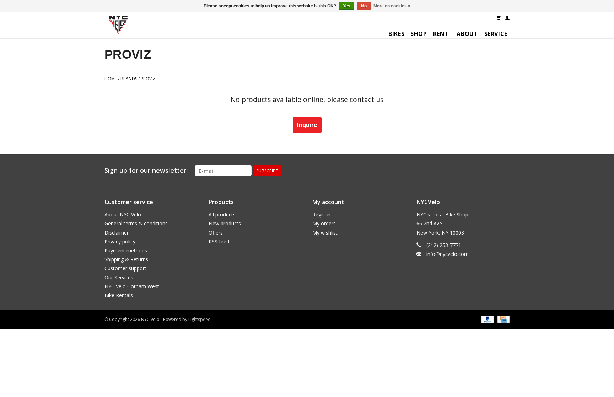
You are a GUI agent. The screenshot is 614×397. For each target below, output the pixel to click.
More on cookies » (391, 6)
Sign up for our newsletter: (146, 170)
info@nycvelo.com (447, 254)
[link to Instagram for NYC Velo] (504, 170)
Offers (216, 232)
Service (495, 34)
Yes (346, 6)
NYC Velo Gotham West (131, 286)
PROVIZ (148, 79)
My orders (324, 223)
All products (222, 214)
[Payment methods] (487, 319)
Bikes (396, 34)
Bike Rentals (118, 295)
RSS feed (219, 241)
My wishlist (325, 232)
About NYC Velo (122, 214)
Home (110, 79)
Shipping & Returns (126, 259)
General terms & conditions (136, 223)
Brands (128, 79)
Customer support (125, 268)
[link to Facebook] (491, 170)
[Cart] (499, 17)
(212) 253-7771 (443, 245)
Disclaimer (116, 232)
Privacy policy (119, 241)
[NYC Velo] (118, 26)
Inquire (307, 125)
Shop (418, 34)
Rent (441, 34)
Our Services (118, 277)
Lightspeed (199, 319)
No (364, 6)
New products (225, 223)
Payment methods (125, 250)
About (467, 34)
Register (321, 214)
